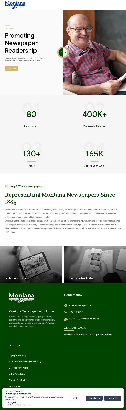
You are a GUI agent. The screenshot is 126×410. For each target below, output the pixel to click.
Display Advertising (17, 355)
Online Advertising (17, 374)
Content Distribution (18, 380)
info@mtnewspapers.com (80, 305)
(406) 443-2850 (76, 312)
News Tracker (15, 386)
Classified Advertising (18, 368)
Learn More (11, 69)
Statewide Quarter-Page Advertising (25, 361)
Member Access (75, 327)
